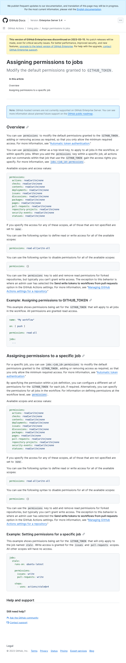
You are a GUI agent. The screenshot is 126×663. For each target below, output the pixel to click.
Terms (34, 650)
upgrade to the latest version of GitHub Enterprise (46, 46)
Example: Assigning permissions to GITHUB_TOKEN (47, 300)
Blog (91, 650)
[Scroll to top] (119, 656)
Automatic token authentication (69, 143)
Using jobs (32, 28)
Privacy (44, 650)
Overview (16, 127)
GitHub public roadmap (80, 113)
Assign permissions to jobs (56, 28)
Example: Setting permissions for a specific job (44, 534)
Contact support (18, 622)
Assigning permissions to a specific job (44, 355)
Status (54, 650)
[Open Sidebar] (4, 28)
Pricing (64, 650)
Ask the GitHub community (24, 617)
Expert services (78, 650)
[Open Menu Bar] (120, 20)
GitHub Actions (16, 28)
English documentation (89, 9)
